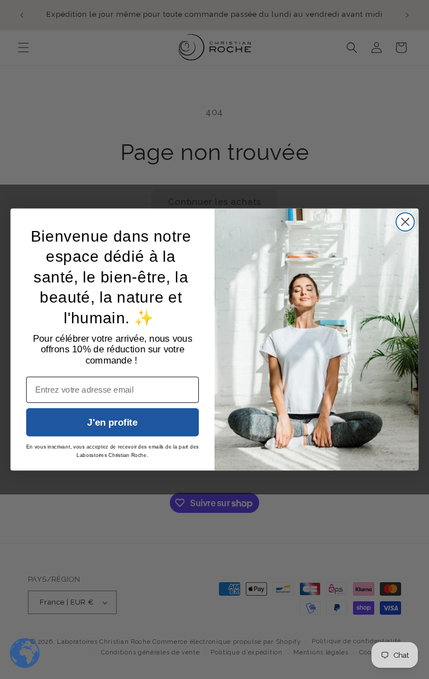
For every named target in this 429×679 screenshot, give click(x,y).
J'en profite (112, 422)
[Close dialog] (405, 222)
